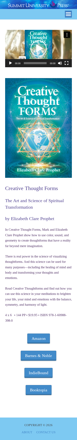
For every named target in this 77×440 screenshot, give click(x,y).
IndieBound (38, 373)
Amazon (39, 338)
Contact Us (45, 432)
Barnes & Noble (38, 355)
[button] (38, 48)
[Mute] (60, 63)
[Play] (10, 63)
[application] (38, 48)
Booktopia (38, 390)
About (27, 432)
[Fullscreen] (66, 63)
